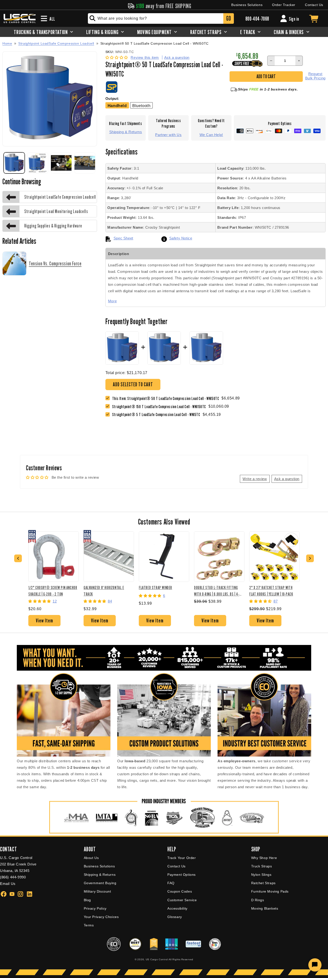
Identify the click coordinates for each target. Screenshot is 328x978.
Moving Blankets (264, 908)
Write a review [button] (255, 479)
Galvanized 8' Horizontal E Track (104, 590)
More (112, 301)
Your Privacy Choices (101, 917)
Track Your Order (181, 858)
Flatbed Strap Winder (155, 587)
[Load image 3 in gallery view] (61, 162)
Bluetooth (141, 105)
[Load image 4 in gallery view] (84, 162)
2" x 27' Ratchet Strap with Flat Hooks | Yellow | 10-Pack (271, 590)
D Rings (257, 900)
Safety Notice (180, 238)
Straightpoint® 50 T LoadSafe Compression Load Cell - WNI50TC (154, 43)
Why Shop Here (264, 858)
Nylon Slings (261, 875)
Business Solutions (246, 5)
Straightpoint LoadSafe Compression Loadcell (56, 43)
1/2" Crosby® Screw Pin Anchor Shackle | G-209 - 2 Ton (52, 590)
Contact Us (314, 5)
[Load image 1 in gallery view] (14, 162)
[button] (117, 57)
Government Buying (100, 883)
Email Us (8, 884)
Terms (89, 925)
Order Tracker (283, 5)
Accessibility (177, 908)
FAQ (171, 883)
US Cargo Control (157, 959)
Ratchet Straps (263, 883)
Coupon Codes (179, 891)
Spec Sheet (123, 238)
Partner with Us (168, 135)
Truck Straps (261, 866)
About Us (91, 858)
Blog (87, 900)
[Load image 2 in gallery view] (37, 162)
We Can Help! (211, 135)
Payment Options (181, 875)
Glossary (174, 917)
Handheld (117, 105)
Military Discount (97, 891)
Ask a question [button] (286, 479)
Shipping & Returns (125, 132)
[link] (160, 406)
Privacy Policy (95, 908)
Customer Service (182, 900)
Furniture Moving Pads (270, 891)
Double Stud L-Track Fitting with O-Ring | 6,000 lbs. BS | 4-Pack (216, 590)
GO (228, 18)
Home (7, 43)
